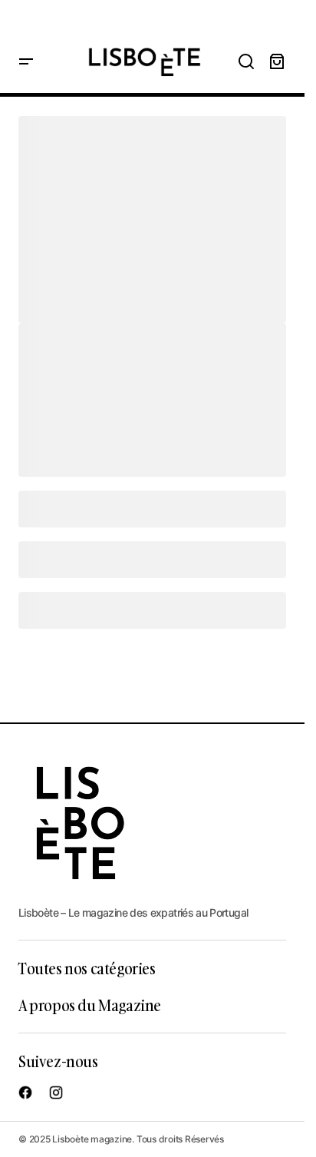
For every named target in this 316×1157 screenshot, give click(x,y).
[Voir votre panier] (277, 62)
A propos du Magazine (89, 1005)
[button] (26, 62)
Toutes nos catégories (87, 968)
